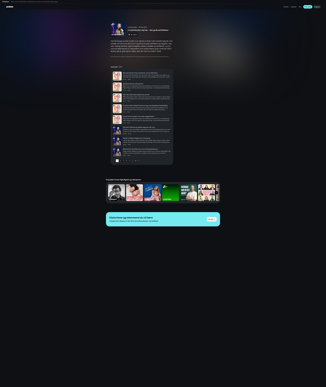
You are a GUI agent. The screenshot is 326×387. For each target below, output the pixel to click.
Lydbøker (294, 7)
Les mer (56, 1)
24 (135, 160)
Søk (300, 7)
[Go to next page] (138, 160)
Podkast (286, 7)
